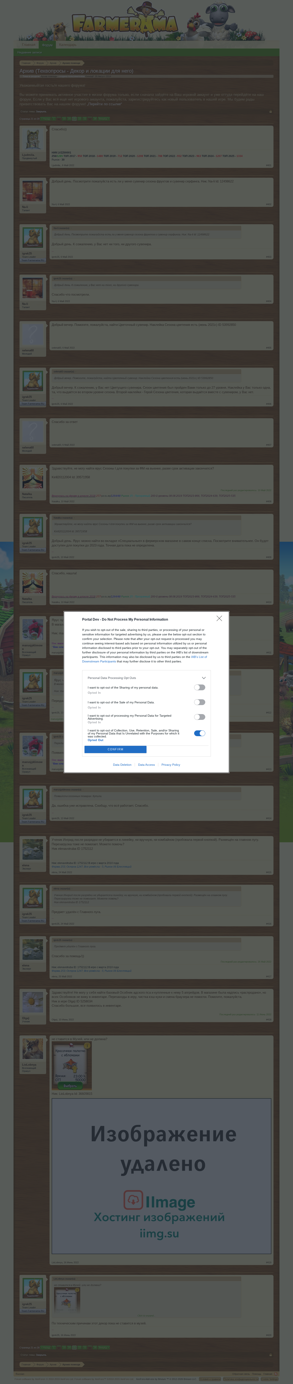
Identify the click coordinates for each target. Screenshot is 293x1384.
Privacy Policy (171, 764)
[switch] (199, 687)
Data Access (146, 764)
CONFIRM (116, 749)
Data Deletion (122, 764)
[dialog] (146, 692)
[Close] (221, 620)
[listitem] (146, 678)
